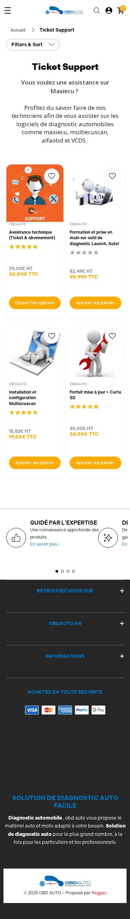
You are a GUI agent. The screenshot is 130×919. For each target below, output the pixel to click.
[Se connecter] (109, 10)
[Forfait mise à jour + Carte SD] (95, 353)
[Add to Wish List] (51, 176)
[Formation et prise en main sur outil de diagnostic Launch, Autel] (95, 193)
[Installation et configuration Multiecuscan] (34, 353)
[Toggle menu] (7, 10)
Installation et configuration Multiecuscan (22, 398)
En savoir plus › (45, 544)
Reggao (99, 892)
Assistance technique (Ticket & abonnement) (32, 235)
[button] (56, 571)
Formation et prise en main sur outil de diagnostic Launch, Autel (94, 238)
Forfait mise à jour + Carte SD (95, 395)
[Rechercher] (97, 10)
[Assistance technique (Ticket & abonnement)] (34, 193)
